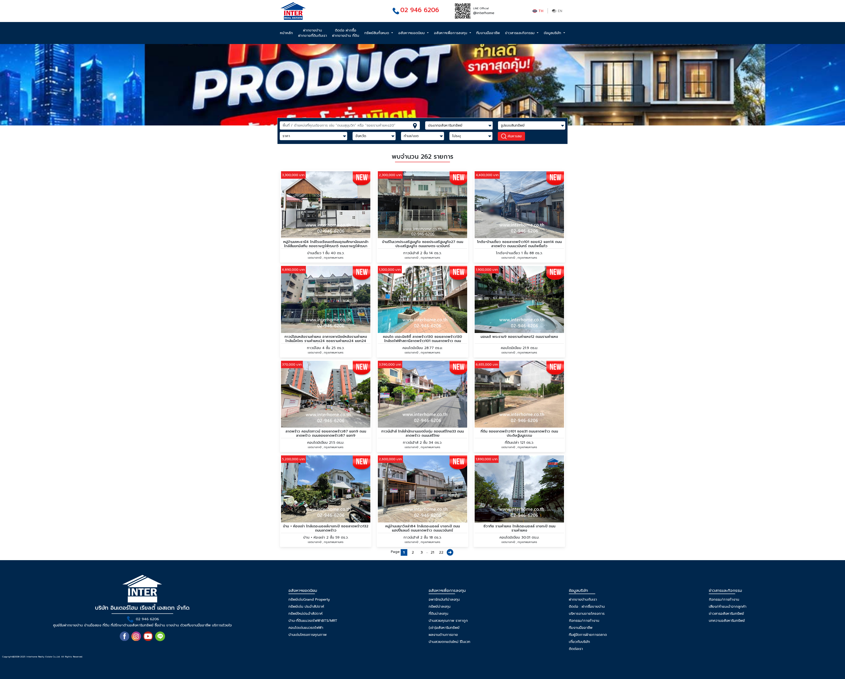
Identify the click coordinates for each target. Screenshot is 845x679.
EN (559, 11)
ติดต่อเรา (576, 648)
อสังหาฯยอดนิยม (412, 33)
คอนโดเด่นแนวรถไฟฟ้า (305, 627)
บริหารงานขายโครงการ (586, 613)
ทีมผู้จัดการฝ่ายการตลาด (588, 634)
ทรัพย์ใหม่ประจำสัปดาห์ (305, 613)
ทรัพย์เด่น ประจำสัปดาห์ (306, 606)
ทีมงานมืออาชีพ (488, 33)
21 (432, 552)
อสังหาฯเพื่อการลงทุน (451, 33)
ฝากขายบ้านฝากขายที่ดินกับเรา (312, 33)
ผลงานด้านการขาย (443, 634)
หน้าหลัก (286, 33)
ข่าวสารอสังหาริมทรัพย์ (726, 613)
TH (540, 11)
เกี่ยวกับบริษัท (579, 641)
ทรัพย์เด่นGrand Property (309, 599)
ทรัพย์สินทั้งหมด (377, 33)
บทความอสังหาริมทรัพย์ (727, 620)
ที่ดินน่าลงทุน (438, 613)
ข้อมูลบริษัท (553, 33)
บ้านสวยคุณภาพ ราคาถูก (448, 620)
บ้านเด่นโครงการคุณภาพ (307, 634)
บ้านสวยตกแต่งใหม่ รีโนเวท (449, 641)
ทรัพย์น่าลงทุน (439, 606)
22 (441, 552)
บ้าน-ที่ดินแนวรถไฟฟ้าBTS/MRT (312, 620)
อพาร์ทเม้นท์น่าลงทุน (444, 599)
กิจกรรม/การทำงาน (584, 620)
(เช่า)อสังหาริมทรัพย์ (444, 627)
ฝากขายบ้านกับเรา (583, 599)
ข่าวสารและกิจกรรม (520, 33)
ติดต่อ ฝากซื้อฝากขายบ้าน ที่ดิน (345, 33)
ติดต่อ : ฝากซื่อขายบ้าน (587, 606)
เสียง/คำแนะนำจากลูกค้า (727, 606)
